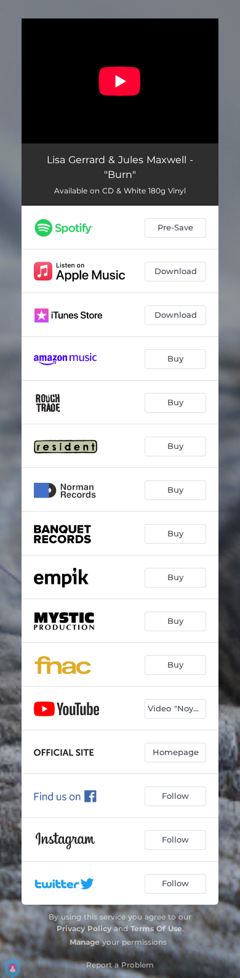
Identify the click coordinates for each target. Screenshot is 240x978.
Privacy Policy (84, 928)
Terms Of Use (156, 928)
